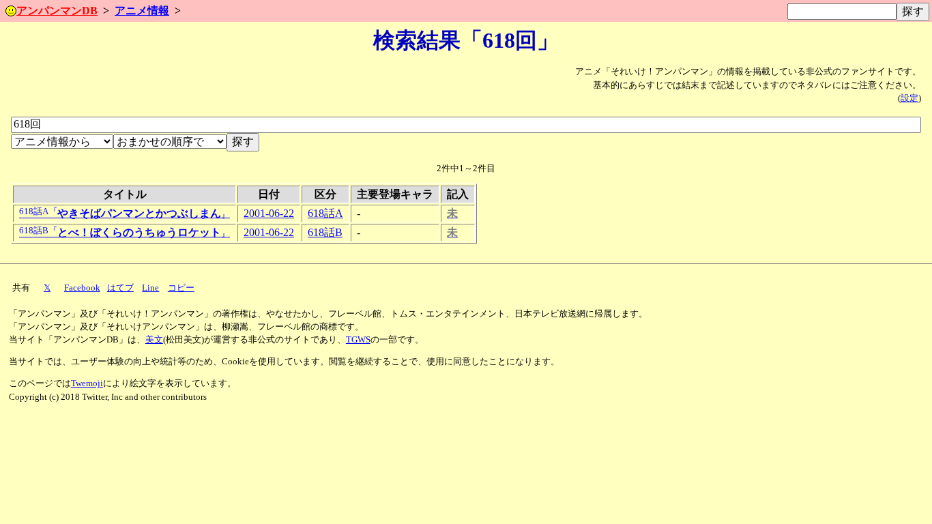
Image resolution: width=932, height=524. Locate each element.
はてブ (120, 288)
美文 (154, 340)
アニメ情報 (142, 10)
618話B (325, 232)
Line (150, 288)
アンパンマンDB (57, 10)
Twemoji (87, 383)
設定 (909, 98)
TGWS (358, 340)
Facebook (82, 288)
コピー (181, 288)
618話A (325, 213)
